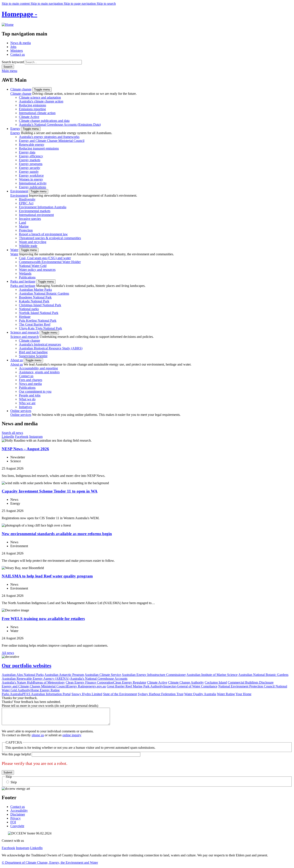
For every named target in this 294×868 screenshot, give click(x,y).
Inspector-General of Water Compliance (190, 686)
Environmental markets (34, 211)
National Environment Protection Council (246, 686)
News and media (30, 384)
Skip (14, 782)
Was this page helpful (16, 754)
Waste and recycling (32, 242)
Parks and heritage (22, 281)
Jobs (13, 47)
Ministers (16, 50)
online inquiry (71, 735)
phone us (38, 735)
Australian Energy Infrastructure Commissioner (154, 675)
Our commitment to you (35, 391)
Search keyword (13, 62)
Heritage (25, 316)
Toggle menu (42, 89)
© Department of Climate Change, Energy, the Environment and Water (50, 862)
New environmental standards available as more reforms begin (57, 533)
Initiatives (25, 407)
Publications (27, 277)
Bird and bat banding (33, 352)
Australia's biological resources (40, 344)
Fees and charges (30, 380)
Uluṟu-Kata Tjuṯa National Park (40, 328)
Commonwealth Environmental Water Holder (50, 262)
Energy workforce (31, 175)
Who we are (27, 403)
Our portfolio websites (26, 665)
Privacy (15, 818)
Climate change (20, 89)
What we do (27, 399)
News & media (20, 43)
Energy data (27, 152)
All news (8, 653)
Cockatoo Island (216, 682)
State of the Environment (120, 694)
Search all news (12, 433)
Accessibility (19, 810)
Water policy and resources (37, 269)
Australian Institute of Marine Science (212, 675)
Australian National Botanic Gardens (44, 293)
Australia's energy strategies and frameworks (49, 137)
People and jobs (29, 395)
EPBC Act (26, 203)
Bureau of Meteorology (49, 682)
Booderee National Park (35, 297)
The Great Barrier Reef (34, 324)
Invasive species (30, 218)
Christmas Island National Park (40, 305)
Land (22, 222)
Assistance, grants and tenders (39, 372)
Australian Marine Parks (35, 289)
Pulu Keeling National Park (37, 320)
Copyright (17, 826)
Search (7, 66)
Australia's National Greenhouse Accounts (98, 678)
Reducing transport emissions (39, 148)
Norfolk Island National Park (38, 313)
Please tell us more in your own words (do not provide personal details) (50, 705)
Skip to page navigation (80, 3)
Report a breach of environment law (43, 234)
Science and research (24, 332)
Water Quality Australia (200, 694)
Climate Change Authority (186, 682)
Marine (24, 226)
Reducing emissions (32, 105)
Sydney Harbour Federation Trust (160, 694)
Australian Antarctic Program (64, 675)
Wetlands (25, 273)
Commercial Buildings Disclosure (251, 682)
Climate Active (29, 117)
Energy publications (32, 187)
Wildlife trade (28, 246)
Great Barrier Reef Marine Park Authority (135, 686)
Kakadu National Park (34, 301)
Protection (26, 230)
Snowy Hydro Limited (86, 694)
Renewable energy (31, 144)
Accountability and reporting (38, 368)
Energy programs (30, 164)
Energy (15, 128)
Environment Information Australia (42, 207)
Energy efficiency (31, 156)
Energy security (29, 168)
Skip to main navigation (47, 3)
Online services (20, 411)
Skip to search (106, 3)
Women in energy (31, 179)
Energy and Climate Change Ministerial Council (51, 140)
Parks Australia (12, 694)
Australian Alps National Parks (23, 675)
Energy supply (29, 171)
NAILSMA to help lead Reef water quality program (47, 576)
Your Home (243, 694)
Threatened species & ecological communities (50, 238)
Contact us (17, 54)
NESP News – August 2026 (25, 449)
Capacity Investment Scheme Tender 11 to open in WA (49, 491)
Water (14, 250)
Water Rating (226, 694)
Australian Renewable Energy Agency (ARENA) (35, 678)
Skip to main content (16, 3)
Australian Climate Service (103, 675)
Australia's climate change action (41, 101)
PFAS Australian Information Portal (46, 694)
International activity (33, 183)
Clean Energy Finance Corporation (89, 682)
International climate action (37, 113)
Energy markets (29, 160)
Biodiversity (27, 199)
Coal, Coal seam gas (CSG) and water (45, 258)
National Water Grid (32, 266)
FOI (13, 822)
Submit (7, 772)
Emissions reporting (32, 109)
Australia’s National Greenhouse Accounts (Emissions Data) (60, 124)
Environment (19, 191)
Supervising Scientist (33, 356)
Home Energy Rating (45, 690)
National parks (29, 309)
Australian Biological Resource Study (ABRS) (50, 348)
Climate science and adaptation (40, 97)
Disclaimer (17, 814)
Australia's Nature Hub (17, 682)
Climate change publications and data (44, 120)
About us (16, 360)
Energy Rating (77, 686)
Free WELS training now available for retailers (43, 618)
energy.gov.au (96, 686)
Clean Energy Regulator (129, 682)
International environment (36, 215)
